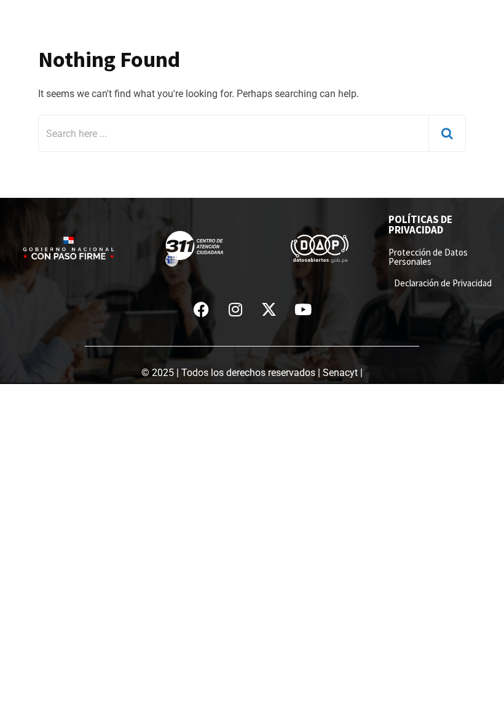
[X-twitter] (269, 309)
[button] (495, 11)
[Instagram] (235, 309)
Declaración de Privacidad (443, 283)
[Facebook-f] (201, 309)
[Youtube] (303, 309)
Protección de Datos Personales (428, 256)
